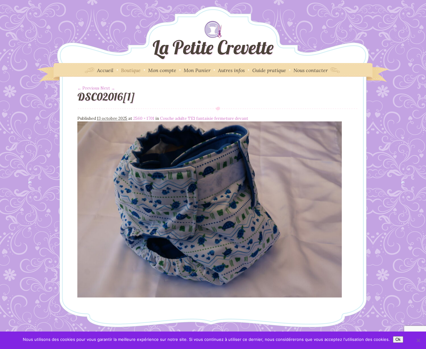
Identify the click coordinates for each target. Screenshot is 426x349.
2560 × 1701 (143, 118)
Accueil (105, 70)
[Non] (418, 340)
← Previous (88, 88)
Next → (107, 88)
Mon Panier (197, 70)
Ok (398, 339)
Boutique (131, 70)
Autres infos (231, 70)
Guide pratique (269, 70)
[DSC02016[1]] (209, 296)
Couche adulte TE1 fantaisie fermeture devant (204, 118)
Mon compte (162, 70)
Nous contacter (310, 70)
